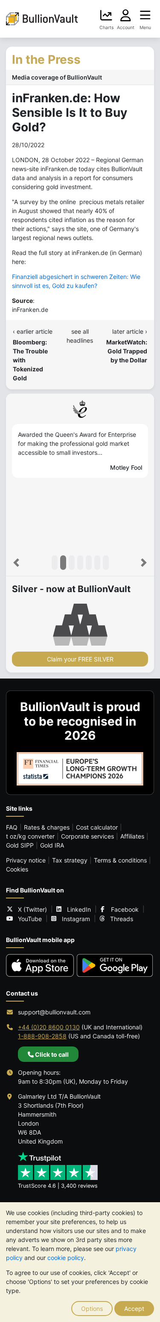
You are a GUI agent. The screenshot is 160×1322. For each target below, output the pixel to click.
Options (92, 1308)
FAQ (11, 827)
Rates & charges (47, 827)
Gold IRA (52, 845)
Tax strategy (69, 860)
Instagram (76, 918)
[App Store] (40, 965)
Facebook (125, 909)
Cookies (17, 869)
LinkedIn (79, 909)
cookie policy (65, 1257)
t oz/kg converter (30, 836)
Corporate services (87, 836)
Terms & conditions (120, 860)
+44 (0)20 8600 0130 (49, 1027)
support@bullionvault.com (54, 1012)
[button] (16, 562)
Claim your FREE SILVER (80, 659)
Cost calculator (97, 827)
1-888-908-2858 (42, 1036)
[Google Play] (115, 965)
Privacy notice (26, 860)
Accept (134, 1308)
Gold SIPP (20, 845)
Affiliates (132, 836)
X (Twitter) (32, 909)
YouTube (30, 918)
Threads (121, 918)
